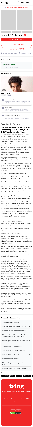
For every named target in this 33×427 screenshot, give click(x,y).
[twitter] (16, 395)
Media (13, 399)
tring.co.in (19, 409)
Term (17, 399)
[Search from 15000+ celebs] (18, 2)
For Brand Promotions (16, 39)
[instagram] (11, 395)
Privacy (23, 399)
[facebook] (14, 395)
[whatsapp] (21, 395)
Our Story (7, 399)
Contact (16, 402)
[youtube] (19, 395)
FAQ (27, 399)
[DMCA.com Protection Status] (15, 413)
